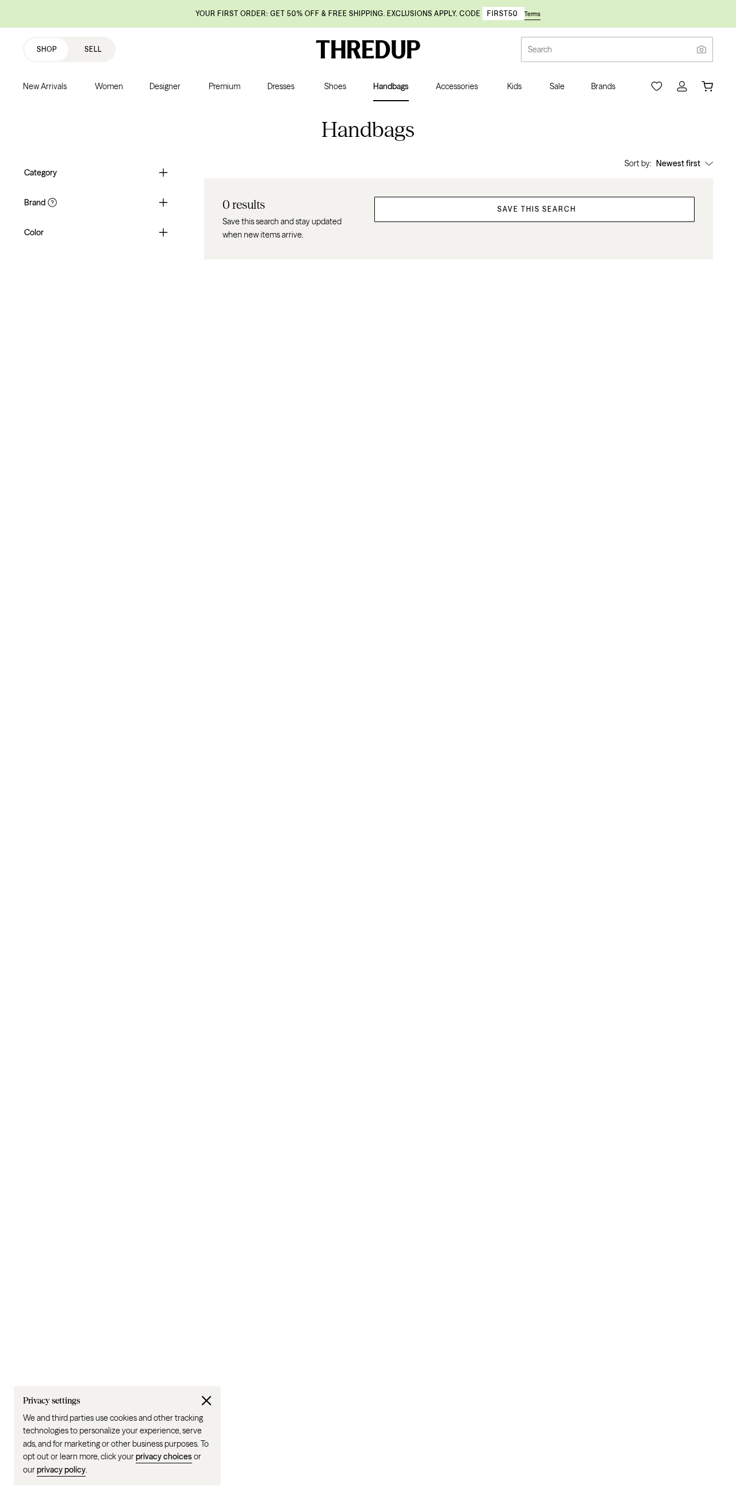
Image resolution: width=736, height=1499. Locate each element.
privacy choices (164, 1456)
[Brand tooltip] (51, 202)
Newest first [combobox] (678, 163)
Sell (93, 49)
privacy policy (61, 1469)
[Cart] (707, 86)
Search (540, 49)
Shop (47, 49)
